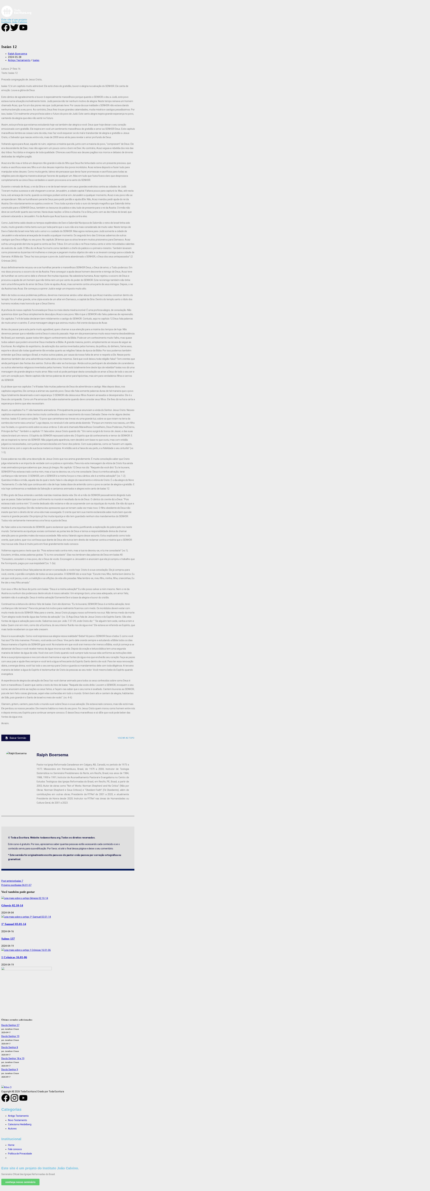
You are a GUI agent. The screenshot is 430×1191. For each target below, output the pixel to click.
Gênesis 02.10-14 (12, 905)
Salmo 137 (8, 938)
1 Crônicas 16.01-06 (14, 957)
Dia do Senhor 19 (10, 1036)
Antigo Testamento (19, 60)
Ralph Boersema (17, 53)
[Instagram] (14, 1098)
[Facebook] (5, 1098)
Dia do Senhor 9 (9, 1069)
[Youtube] (23, 1098)
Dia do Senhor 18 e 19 (12, 1058)
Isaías (36, 60)
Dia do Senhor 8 (9, 1047)
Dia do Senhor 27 (10, 1025)
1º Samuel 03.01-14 (13, 924)
